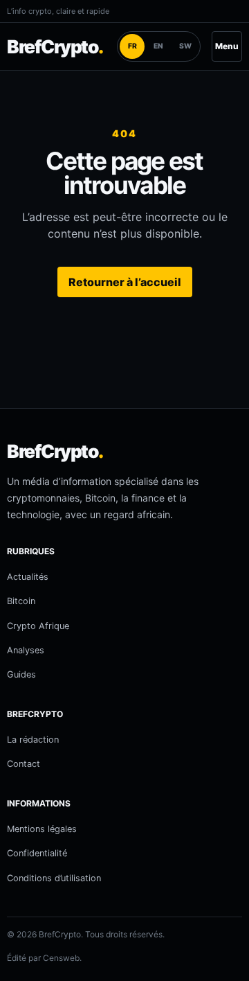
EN (158, 46)
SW (185, 46)
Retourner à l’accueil (124, 282)
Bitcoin (21, 601)
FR (132, 46)
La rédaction (33, 739)
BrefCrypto (55, 46)
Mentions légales (42, 829)
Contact (23, 764)
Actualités (27, 577)
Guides (21, 674)
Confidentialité (37, 853)
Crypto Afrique (38, 626)
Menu (227, 46)
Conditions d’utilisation (54, 878)
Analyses (25, 650)
